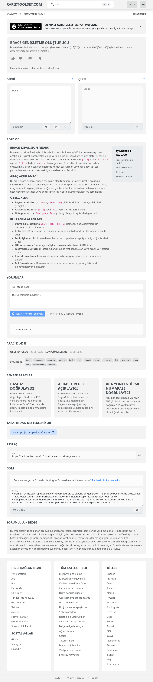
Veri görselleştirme (70, 650)
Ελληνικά (112, 650)
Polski (110, 626)
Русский (111, 597)
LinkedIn (16, 649)
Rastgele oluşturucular (72, 616)
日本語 (110, 655)
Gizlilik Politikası (20, 621)
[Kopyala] (65, 127)
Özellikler (121, 172)
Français (111, 578)
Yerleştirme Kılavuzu (22, 597)
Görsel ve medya (68, 602)
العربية (110, 635)
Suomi (110, 621)
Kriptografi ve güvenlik (72, 578)
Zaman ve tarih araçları (72, 588)
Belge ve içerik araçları (71, 626)
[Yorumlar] (30, 58)
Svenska (111, 612)
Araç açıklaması (124, 167)
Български (113, 664)
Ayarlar (15, 612)
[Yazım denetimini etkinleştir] (46, 127)
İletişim (15, 607)
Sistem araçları (67, 612)
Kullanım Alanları (124, 176)
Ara (13, 578)
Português (113, 607)
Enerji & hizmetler (69, 655)
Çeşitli (62, 635)
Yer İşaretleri (18, 574)
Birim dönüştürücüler (71, 593)
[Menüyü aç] (143, 4)
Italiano (111, 588)
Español (111, 602)
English (111, 574)
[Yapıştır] (56, 127)
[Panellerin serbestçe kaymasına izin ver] (72, 79)
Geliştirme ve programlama (74, 597)
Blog (13, 583)
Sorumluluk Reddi (21, 626)
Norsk (110, 593)
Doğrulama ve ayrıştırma (73, 607)
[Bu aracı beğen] (13, 58)
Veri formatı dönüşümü (72, 583)
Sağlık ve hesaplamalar (72, 621)
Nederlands (113, 640)
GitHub (15, 639)
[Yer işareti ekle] (40, 58)
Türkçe (111, 645)
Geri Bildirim (18, 602)
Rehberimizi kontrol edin (106, 480)
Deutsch (111, 583)
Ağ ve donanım (67, 631)
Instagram (17, 644)
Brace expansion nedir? (124, 161)
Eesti (109, 616)
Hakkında (16, 588)
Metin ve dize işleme (70, 574)
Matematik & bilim (69, 645)
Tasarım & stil (66, 640)
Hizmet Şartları (19, 616)
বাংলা (109, 659)
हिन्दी (109, 631)
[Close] (140, 26)
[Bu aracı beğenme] (20, 58)
